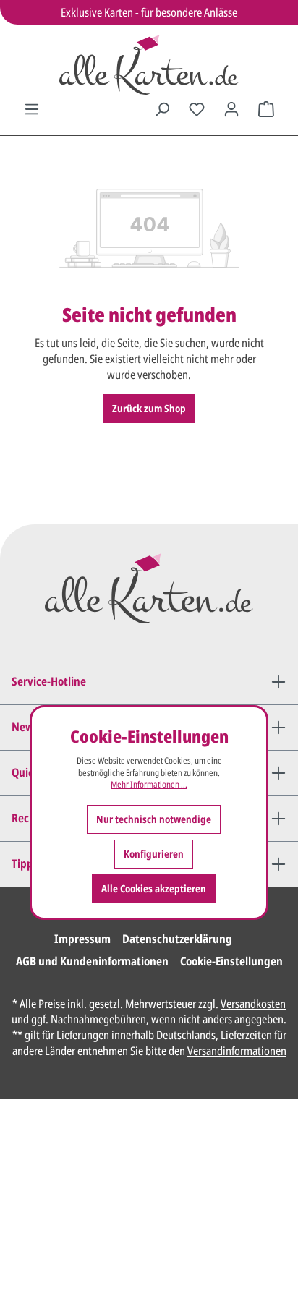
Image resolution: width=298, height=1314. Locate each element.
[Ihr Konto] (231, 109)
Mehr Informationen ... (149, 784)
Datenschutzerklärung (177, 939)
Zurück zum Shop (149, 408)
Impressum (82, 939)
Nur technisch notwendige (153, 819)
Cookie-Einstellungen (231, 961)
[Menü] (31, 109)
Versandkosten (253, 1004)
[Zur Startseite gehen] (149, 65)
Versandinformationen (236, 1051)
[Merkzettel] (196, 109)
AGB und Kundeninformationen (92, 961)
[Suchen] (162, 109)
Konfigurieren (154, 854)
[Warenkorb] (266, 109)
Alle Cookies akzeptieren (153, 888)
